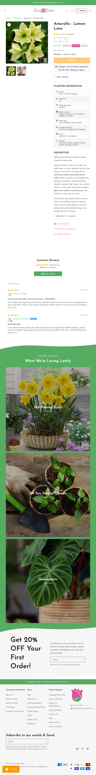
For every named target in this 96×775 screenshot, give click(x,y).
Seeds (29, 715)
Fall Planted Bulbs (34, 703)
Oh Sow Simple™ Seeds (48, 493)
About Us (9, 695)
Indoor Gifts (32, 719)
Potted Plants (32, 711)
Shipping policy (42, 766)
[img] (13, 290)
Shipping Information (57, 695)
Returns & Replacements (54, 704)
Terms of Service (55, 726)
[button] (4, 10)
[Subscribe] (82, 659)
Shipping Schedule (63, 234)
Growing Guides (55, 710)
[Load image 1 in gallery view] (11, 71)
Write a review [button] (48, 274)
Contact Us (53, 714)
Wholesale (31, 724)
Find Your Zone (12, 699)
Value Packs (32, 699)
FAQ (50, 718)
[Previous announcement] (4, 2)
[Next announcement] (91, 2)
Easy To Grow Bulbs (17, 763)
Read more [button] (12, 307)
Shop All (17, 18)
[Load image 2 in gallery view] (21, 71)
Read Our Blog (11, 703)
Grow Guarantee (63, 224)
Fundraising (10, 707)
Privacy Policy (54, 722)
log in (81, 70)
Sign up (73, 70)
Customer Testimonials (15, 711)
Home (8, 18)
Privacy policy (20, 766)
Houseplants (48, 579)
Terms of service (31, 766)
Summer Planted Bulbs (36, 707)
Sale (29, 695)
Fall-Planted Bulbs (48, 407)
